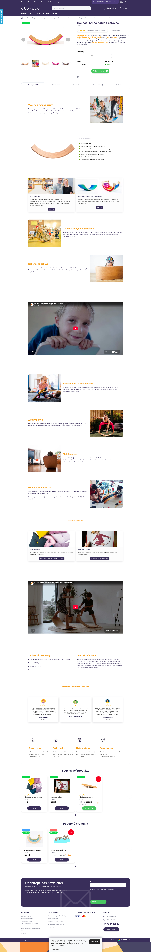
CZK (125, 2)
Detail (34, 808)
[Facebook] (104, 923)
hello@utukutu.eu (111, 916)
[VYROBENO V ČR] (61, 786)
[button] (75, 815)
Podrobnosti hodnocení (100, 30)
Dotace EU (51, 927)
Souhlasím (94, 941)
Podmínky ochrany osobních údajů (30, 928)
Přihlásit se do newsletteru (98, 901)
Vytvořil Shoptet (112, 940)
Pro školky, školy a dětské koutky (57, 916)
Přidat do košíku (98, 71)
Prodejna (23, 926)
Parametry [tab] (56, 85)
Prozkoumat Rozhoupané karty (99, 558)
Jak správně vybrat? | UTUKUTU (30, 923)
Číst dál (51, 209)
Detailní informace (82, 47)
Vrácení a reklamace (40, 2)
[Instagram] (108, 923)
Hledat (88, 8)
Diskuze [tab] (118, 85)
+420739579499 (111, 919)
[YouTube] (114, 923)
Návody (23, 931)
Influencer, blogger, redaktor (56, 924)
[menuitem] (24, 13)
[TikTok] (118, 923)
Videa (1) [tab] (76, 85)
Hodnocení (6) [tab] (98, 85)
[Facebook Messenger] (111, 923)
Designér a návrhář (53, 918)
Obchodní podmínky (53, 2)
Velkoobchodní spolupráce (55, 921)
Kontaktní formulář (111, 929)
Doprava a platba (26, 2)
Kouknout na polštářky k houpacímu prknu (51, 558)
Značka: (115, 30)
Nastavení (55, 949)
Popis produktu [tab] (33, 85)
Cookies (23, 933)
